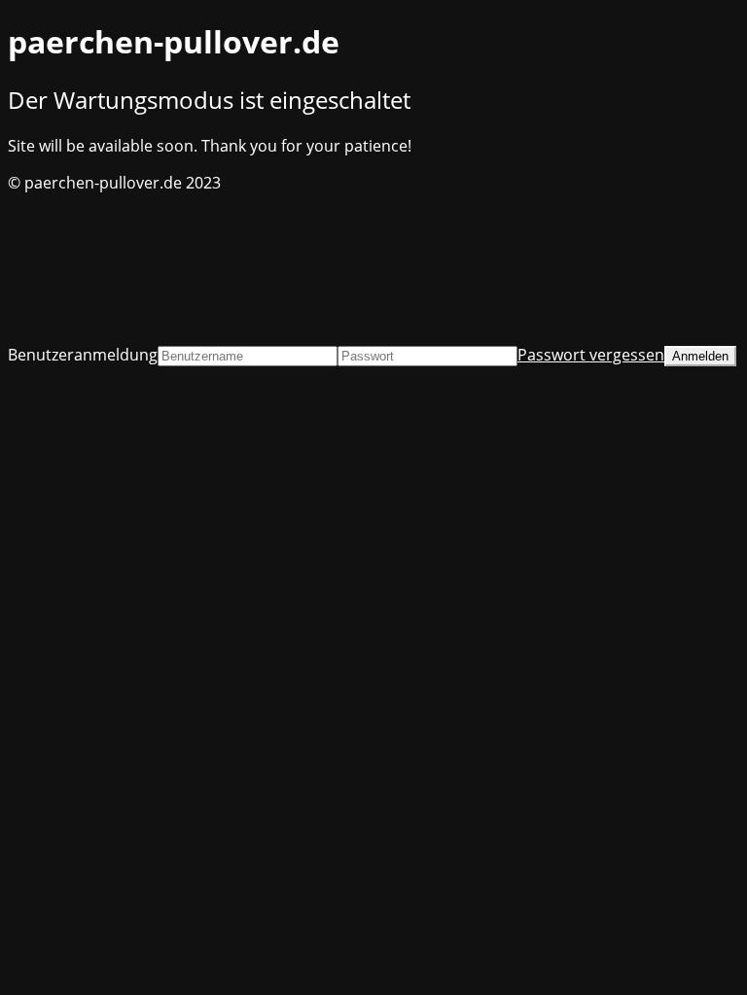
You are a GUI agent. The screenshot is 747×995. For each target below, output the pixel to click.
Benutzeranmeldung (83, 354)
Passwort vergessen (590, 354)
